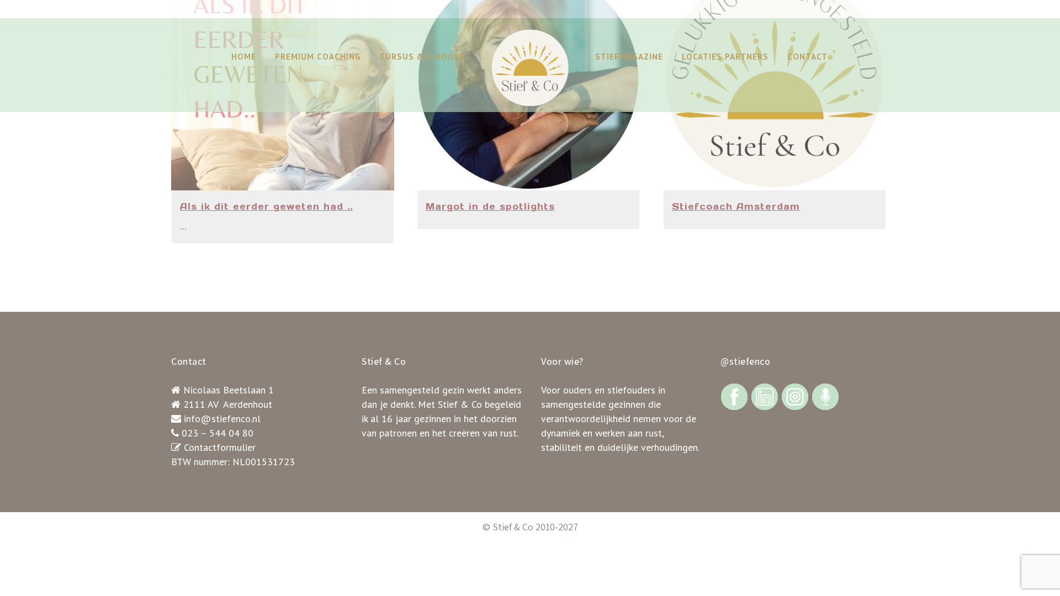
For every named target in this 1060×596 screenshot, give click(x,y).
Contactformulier (220, 447)
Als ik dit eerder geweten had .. (266, 206)
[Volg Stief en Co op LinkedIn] (764, 396)
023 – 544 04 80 (217, 433)
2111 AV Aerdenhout (227, 404)
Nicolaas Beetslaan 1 (228, 390)
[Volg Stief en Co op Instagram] (795, 396)
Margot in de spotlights (490, 206)
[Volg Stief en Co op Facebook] (734, 396)
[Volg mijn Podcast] (825, 396)
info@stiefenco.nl (222, 418)
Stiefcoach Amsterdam (736, 206)
